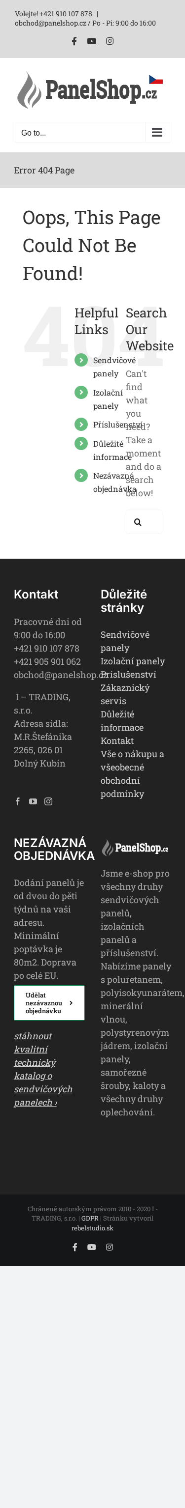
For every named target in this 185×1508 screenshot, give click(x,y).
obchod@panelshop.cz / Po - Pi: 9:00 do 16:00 (85, 23)
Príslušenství (128, 674)
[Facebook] (18, 801)
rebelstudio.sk (92, 1227)
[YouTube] (33, 801)
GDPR (90, 1218)
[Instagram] (48, 801)
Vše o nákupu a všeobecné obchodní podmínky (132, 773)
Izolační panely (133, 661)
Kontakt (117, 740)
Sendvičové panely (125, 641)
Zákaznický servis (125, 694)
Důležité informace (122, 720)
